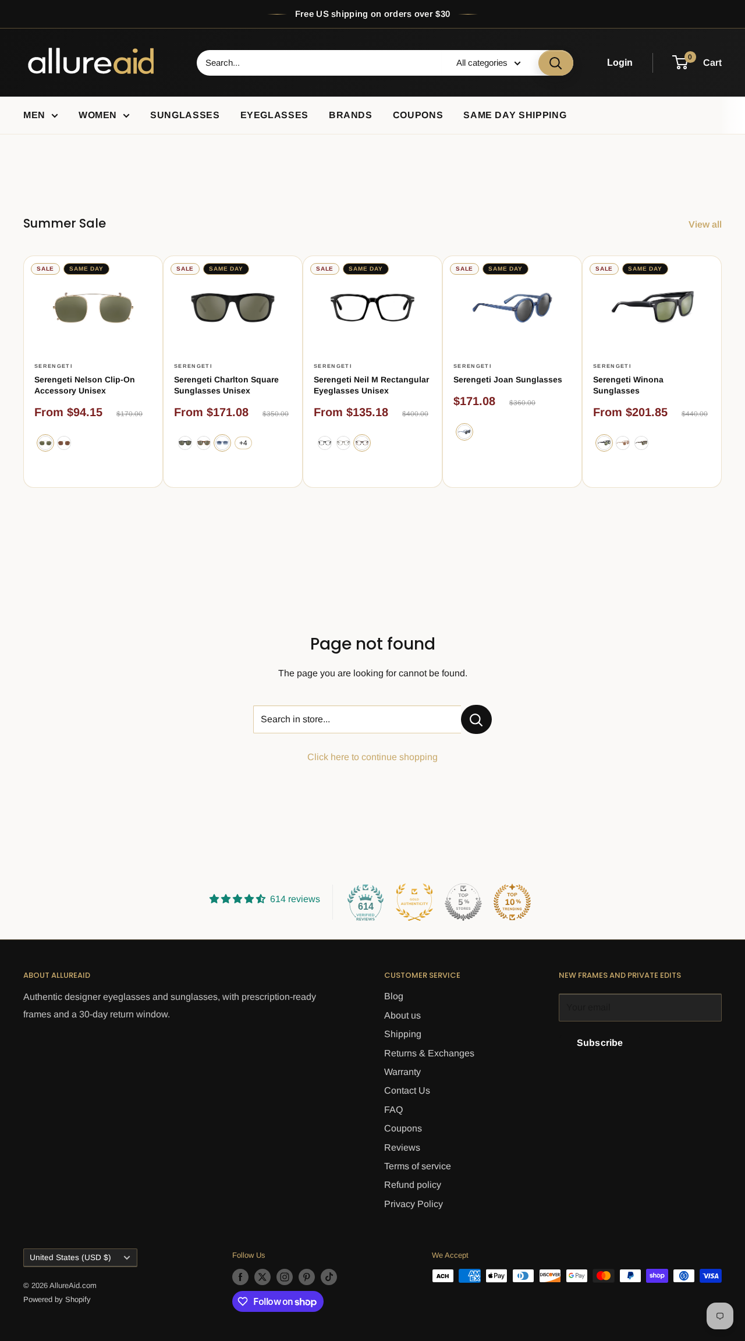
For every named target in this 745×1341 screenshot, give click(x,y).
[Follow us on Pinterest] (307, 1277)
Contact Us (407, 1090)
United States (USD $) (70, 1257)
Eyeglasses (274, 115)
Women (98, 115)
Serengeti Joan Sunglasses (507, 379)
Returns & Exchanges (429, 1053)
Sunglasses (184, 115)
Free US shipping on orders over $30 (372, 14)
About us (402, 1015)
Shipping (402, 1034)
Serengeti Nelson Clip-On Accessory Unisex (84, 385)
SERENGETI (53, 366)
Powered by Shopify (57, 1299)
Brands (350, 115)
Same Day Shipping (514, 115)
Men (34, 115)
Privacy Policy (413, 1204)
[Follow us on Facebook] (240, 1277)
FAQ (393, 1110)
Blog (393, 996)
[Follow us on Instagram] (284, 1277)
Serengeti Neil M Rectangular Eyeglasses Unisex (371, 385)
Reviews (402, 1147)
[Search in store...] (476, 719)
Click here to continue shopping (372, 757)
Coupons (418, 115)
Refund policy (412, 1185)
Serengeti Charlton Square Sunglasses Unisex (226, 385)
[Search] (555, 63)
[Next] (722, 371)
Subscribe (600, 1043)
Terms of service (417, 1166)
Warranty (402, 1072)
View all (706, 224)
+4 (243, 443)
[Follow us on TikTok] (329, 1277)
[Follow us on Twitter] (262, 1277)
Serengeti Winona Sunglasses (628, 385)
